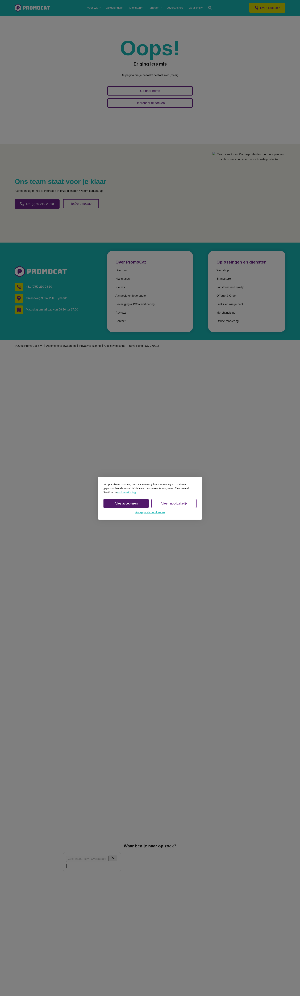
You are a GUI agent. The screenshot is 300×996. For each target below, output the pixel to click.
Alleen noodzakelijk (174, 503)
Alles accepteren (126, 503)
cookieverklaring (126, 492)
